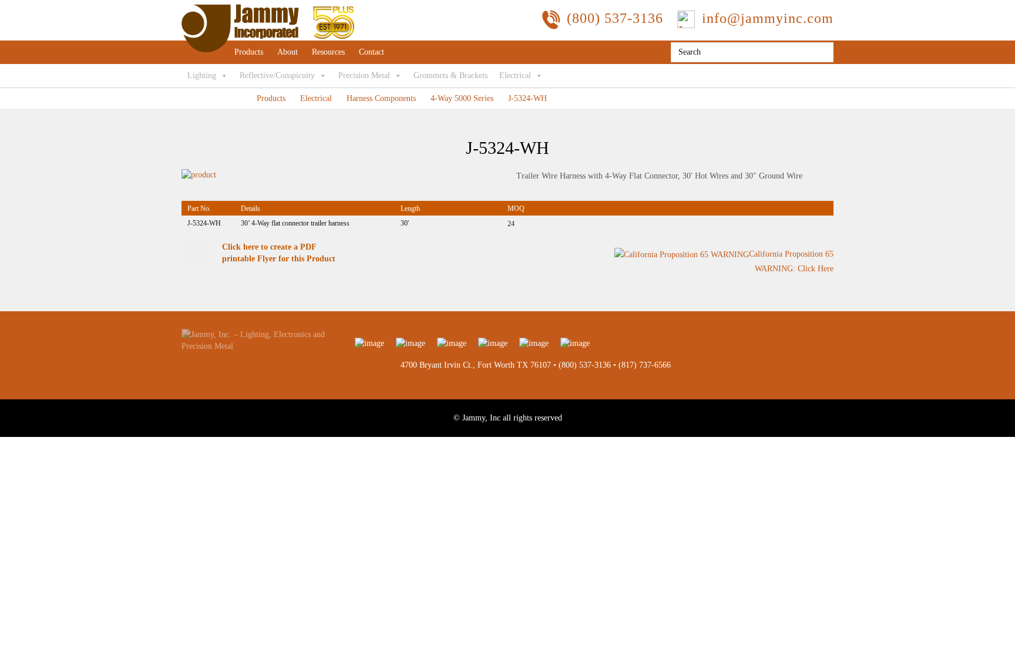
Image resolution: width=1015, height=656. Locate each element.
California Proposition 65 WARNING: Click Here (791, 261)
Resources (328, 52)
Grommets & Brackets (451, 75)
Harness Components (381, 98)
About (287, 52)
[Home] (268, 9)
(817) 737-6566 (645, 365)
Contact (371, 52)
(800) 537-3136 (585, 365)
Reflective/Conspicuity (277, 75)
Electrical (515, 75)
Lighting (201, 75)
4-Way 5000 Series (462, 98)
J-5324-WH (527, 98)
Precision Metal (364, 75)
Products (248, 52)
